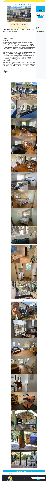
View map (39, 32)
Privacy (24, 479)
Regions (6, 2)
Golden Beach (12, 2)
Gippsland (9, 2)
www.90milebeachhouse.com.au (40, 20)
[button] (41, 10)
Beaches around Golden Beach (9, 473)
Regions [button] (19, 1)
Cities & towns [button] (23, 1)
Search (38, 479)
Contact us (24, 478)
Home (3, 2)
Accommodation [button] (14, 1)
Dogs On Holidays (8, 1)
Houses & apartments (18, 2)
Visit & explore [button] (28, 1)
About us (24, 477)
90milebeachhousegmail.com (40, 14)
